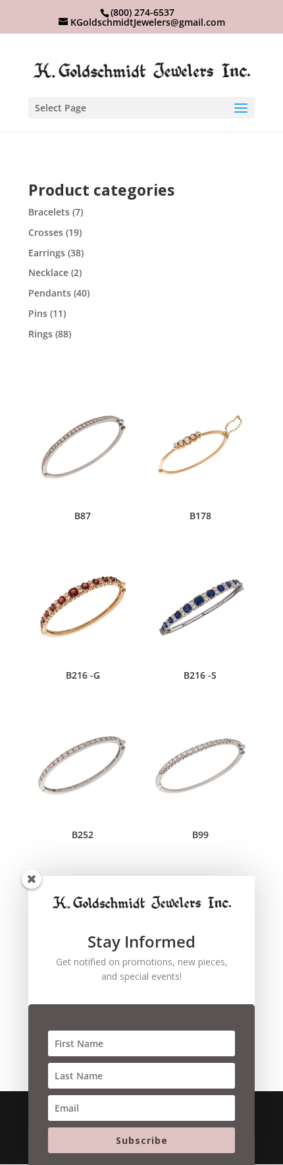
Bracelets (49, 212)
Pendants (49, 293)
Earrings (46, 252)
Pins (37, 313)
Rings (40, 333)
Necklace (48, 272)
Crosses (45, 232)
